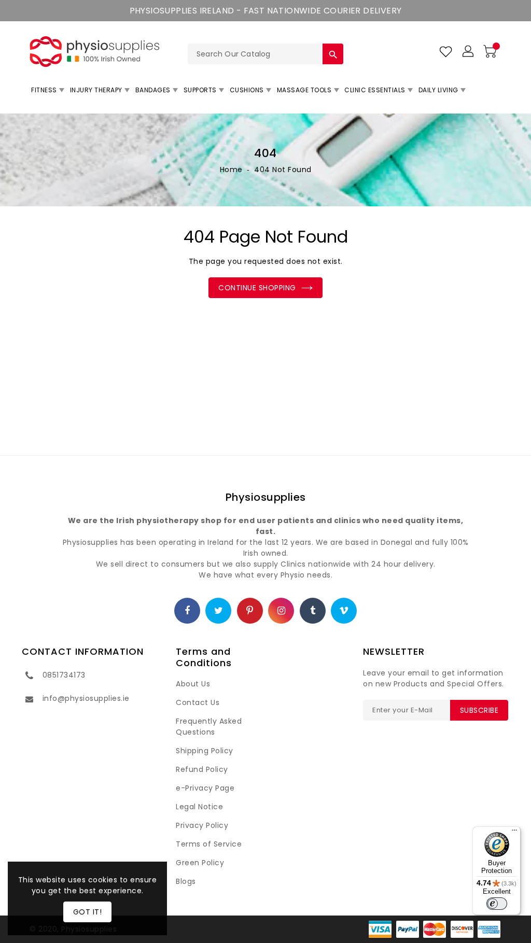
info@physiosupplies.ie (86, 698)
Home (231, 169)
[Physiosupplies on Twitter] (218, 611)
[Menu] (514, 832)
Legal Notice (199, 806)
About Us (193, 684)
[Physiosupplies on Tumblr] (313, 611)
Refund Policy (202, 769)
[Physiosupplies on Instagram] (281, 611)
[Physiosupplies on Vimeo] (344, 611)
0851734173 (64, 675)
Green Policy (200, 862)
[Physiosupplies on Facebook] (187, 611)
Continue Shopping (257, 288)
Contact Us (197, 702)
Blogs (186, 881)
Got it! (87, 912)
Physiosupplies (266, 497)
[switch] (496, 903)
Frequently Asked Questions (209, 726)
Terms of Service (209, 844)
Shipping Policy (204, 750)
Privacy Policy (202, 825)
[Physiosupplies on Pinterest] (250, 611)
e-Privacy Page (205, 788)
